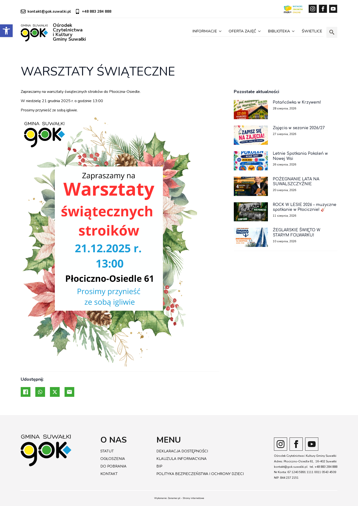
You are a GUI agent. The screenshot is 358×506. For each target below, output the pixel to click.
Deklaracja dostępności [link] (182, 451)
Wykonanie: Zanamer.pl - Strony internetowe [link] (179, 498)
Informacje (204, 31)
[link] (6, 30)
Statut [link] (107, 451)
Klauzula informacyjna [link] (181, 459)
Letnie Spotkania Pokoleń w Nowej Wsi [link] (300, 156)
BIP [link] (159, 466)
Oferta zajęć (242, 31)
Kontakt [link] (109, 474)
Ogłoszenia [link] (112, 459)
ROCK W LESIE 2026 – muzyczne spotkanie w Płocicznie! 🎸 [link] (304, 207)
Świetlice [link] (312, 31)
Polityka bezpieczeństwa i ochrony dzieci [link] (200, 474)
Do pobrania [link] (113, 466)
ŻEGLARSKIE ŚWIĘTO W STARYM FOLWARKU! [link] (296, 232)
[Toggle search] (331, 32)
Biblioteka (279, 31)
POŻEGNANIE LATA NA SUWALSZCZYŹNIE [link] (296, 181)
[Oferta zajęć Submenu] (259, 32)
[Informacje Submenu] (220, 32)
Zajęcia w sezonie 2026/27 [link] (299, 128)
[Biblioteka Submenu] (293, 32)
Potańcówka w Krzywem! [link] (297, 102)
